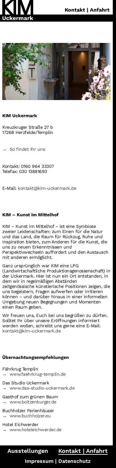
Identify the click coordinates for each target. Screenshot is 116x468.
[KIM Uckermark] (17, 11)
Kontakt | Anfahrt (83, 450)
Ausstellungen (27, 450)
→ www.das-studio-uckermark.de (38, 388)
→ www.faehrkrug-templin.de (34, 374)
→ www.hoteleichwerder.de (32, 429)
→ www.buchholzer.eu (26, 415)
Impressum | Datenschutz (58, 461)
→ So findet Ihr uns (23, 149)
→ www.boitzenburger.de (29, 401)
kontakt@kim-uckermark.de (47, 188)
